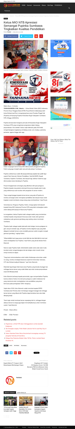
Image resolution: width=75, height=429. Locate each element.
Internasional (36, 5)
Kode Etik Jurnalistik (45, 427)
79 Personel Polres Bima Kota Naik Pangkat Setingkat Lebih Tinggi (10, 409)
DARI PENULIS (21, 392)
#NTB (10, 345)
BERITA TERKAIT (10, 392)
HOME (23, 5)
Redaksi (9, 32)
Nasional (29, 5)
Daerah (12, 16)
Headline (37, 404)
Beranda (6, 16)
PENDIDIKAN (58, 5)
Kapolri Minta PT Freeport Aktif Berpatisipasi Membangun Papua (13, 364)
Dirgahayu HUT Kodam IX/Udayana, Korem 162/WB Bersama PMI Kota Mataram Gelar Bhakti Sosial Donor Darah (37, 366)
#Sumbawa (24, 345)
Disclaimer (54, 427)
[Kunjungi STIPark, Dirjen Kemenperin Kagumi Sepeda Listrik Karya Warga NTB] (41, 401)
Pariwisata (7, 10)
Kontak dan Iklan (63, 427)
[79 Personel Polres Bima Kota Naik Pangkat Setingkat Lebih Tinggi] (10, 401)
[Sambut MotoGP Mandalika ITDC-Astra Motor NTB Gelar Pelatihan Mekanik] (25, 401)
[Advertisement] (60, 27)
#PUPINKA (16, 345)
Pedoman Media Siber (33, 427)
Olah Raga (50, 5)
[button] (69, 8)
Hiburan (44, 5)
